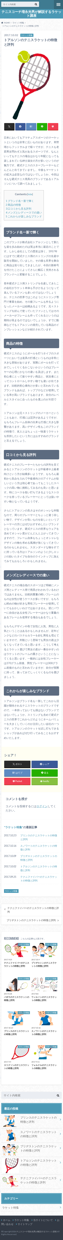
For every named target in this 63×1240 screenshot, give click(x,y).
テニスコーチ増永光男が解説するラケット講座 (31, 13)
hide (30, 194)
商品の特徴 (13, 204)
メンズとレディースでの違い (24, 212)
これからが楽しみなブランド (24, 216)
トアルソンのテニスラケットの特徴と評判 (38, 868)
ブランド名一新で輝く (20, 200)
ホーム (6, 1219)
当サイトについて (43, 1219)
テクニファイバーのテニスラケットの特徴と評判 (38, 878)
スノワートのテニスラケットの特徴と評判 (38, 847)
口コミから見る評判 (18, 208)
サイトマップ (25, 1224)
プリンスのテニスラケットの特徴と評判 (38, 837)
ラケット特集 (13, 827)
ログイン (42, 806)
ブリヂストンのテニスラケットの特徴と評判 (38, 857)
